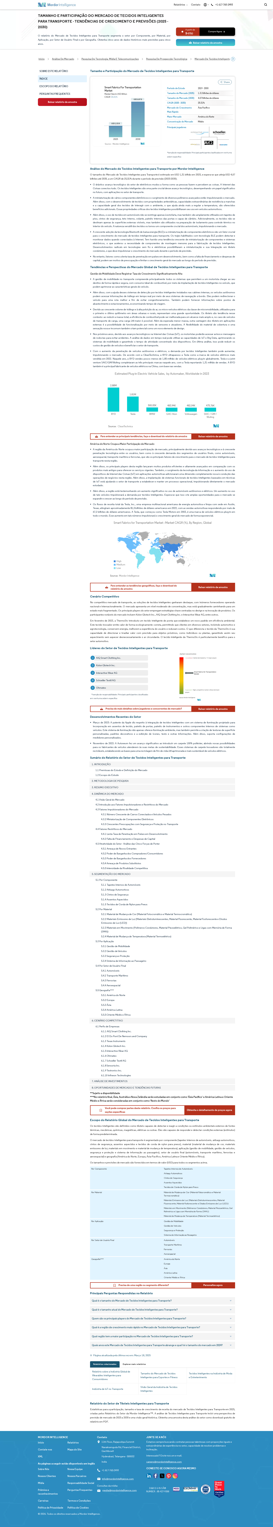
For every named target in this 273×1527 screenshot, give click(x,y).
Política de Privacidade (50, 1507)
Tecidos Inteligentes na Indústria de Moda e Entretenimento (210, 1375)
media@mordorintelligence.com (119, 1490)
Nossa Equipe (75, 1469)
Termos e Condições (79, 1500)
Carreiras (43, 1500)
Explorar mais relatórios (134, 1364)
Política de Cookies (78, 1507)
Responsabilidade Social (80, 1483)
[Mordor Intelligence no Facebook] (155, 1476)
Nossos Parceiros (76, 1476)
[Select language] (206, 4)
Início (41, 1442)
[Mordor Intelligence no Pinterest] (168, 1476)
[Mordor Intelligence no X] (162, 1476)
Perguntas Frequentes (79, 1489)
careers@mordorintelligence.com (164, 1461)
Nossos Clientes (47, 1476)
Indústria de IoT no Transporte (107, 1388)
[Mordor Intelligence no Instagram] (175, 1476)
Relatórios (179, 4)
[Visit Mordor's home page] (57, 4)
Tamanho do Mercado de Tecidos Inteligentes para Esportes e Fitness (159, 1375)
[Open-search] (266, 4)
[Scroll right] (233, 59)
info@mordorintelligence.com (118, 1478)
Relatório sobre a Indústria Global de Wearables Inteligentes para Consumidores (111, 1375)
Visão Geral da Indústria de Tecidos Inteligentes (158, 1389)
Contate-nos (45, 1449)
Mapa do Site (74, 1449)
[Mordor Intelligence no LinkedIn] (149, 1476)
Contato (195, 4)
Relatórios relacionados (104, 1364)
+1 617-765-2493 (224, 4)
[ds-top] (205, 42)
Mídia (41, 1483)
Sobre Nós (43, 1469)
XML (40, 1456)
